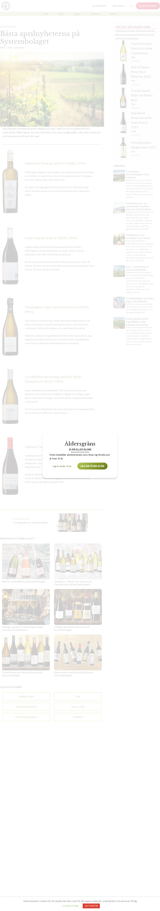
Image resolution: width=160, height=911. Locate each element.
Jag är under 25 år (61, 466)
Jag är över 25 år (92, 466)
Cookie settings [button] (70, 905)
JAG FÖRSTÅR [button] (91, 906)
